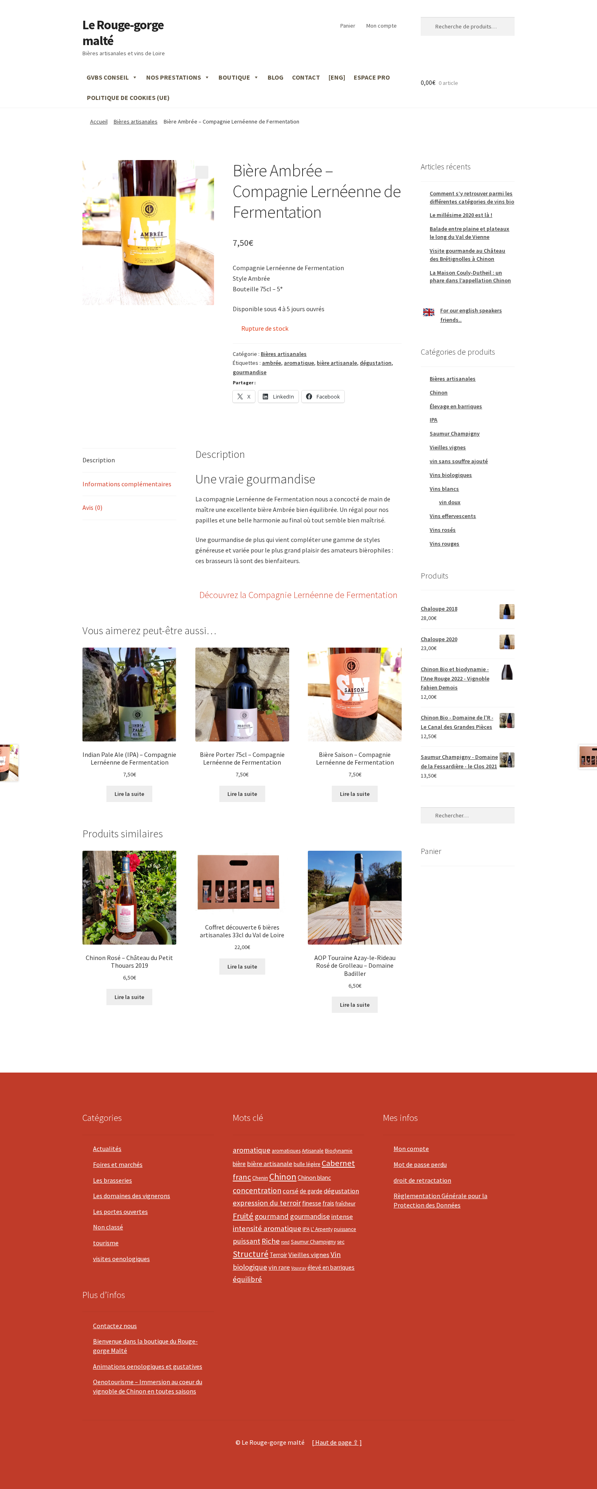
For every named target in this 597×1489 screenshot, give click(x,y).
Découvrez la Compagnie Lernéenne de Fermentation (298, 594)
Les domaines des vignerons (131, 1196)
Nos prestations (173, 77)
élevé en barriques (331, 1267)
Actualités (107, 1148)
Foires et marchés (118, 1164)
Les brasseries (112, 1180)
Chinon (439, 392)
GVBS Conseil (108, 77)
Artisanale (313, 1150)
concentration (257, 1190)
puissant (246, 1241)
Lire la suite (129, 794)
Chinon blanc (314, 1177)
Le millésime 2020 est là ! (461, 215)
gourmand (272, 1216)
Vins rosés (443, 529)
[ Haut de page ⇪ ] (337, 1442)
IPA (433, 419)
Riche (271, 1241)
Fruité (243, 1216)
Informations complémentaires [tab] (126, 484)
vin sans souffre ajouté (459, 461)
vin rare (279, 1267)
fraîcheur (345, 1203)
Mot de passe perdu (420, 1164)
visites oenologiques (121, 1259)
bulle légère (307, 1164)
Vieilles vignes (448, 447)
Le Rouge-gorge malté (123, 33)
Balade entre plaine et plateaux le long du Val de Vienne (469, 233)
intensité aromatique (267, 1228)
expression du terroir (267, 1202)
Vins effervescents (453, 516)
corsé (290, 1191)
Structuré (250, 1253)
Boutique (234, 77)
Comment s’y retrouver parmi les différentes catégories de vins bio (472, 197)
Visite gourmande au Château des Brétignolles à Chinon (467, 254)
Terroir (278, 1255)
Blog (275, 77)
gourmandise (249, 372)
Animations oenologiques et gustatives (147, 1366)
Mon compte (381, 25)
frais (328, 1203)
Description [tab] (98, 460)
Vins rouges (444, 543)
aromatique (299, 362)
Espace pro (372, 77)
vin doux (450, 502)
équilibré (247, 1279)
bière (239, 1164)
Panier (347, 25)
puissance (345, 1229)
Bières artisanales (136, 121)
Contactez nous (115, 1326)
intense (342, 1216)
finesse (311, 1203)
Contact (306, 77)
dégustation (376, 362)
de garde (311, 1191)
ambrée (271, 362)
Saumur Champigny (455, 433)
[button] (201, 172)
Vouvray (298, 1268)
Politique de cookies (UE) (128, 97)
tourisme (106, 1243)
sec (340, 1241)
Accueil (99, 121)
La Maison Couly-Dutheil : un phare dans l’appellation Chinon (470, 276)
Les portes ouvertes (120, 1211)
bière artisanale (337, 362)
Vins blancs (444, 488)
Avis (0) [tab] (92, 507)
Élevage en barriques (456, 406)
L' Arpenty (322, 1229)
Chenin (260, 1178)
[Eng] (337, 77)
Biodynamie (339, 1150)
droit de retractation (422, 1180)
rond (285, 1242)
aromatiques (286, 1150)
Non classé (108, 1227)
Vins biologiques (451, 475)
